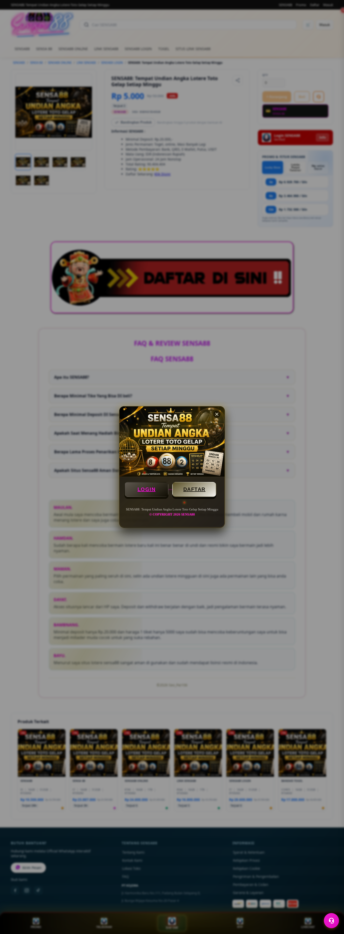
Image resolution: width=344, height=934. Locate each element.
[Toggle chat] (331, 920)
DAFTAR (194, 489)
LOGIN (146, 489)
